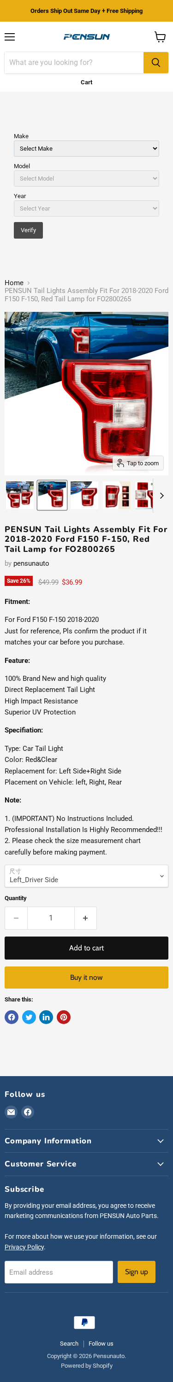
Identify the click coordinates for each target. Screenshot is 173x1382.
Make (21, 136)
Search (69, 1343)
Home (14, 283)
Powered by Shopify (87, 1365)
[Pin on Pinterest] (64, 1017)
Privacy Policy (24, 1247)
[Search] (155, 62)
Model (22, 166)
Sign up (136, 1271)
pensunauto (31, 563)
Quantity (16, 898)
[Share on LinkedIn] (46, 1017)
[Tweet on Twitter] (29, 1017)
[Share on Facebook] (11, 1017)
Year (20, 196)
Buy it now (86, 977)
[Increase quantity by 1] (86, 918)
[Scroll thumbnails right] (160, 496)
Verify (28, 230)
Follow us (101, 1343)
